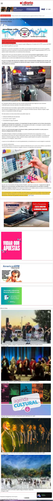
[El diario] (26, 3)
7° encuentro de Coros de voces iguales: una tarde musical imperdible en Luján (23, 453)
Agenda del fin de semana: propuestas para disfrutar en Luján (18, 416)
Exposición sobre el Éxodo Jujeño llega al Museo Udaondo (17, 489)
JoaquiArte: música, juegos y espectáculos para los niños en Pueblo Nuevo (22, 344)
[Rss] (24, 497)
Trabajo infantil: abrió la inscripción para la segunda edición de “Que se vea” (28, 15)
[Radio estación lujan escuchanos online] (24, 32)
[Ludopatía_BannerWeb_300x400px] (11, 245)
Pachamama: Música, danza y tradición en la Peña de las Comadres (20, 381)
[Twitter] (26, 497)
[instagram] (28, 497)
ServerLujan (14, 496)
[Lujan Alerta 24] (26, 9)
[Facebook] (25, 497)
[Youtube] (27, 497)
